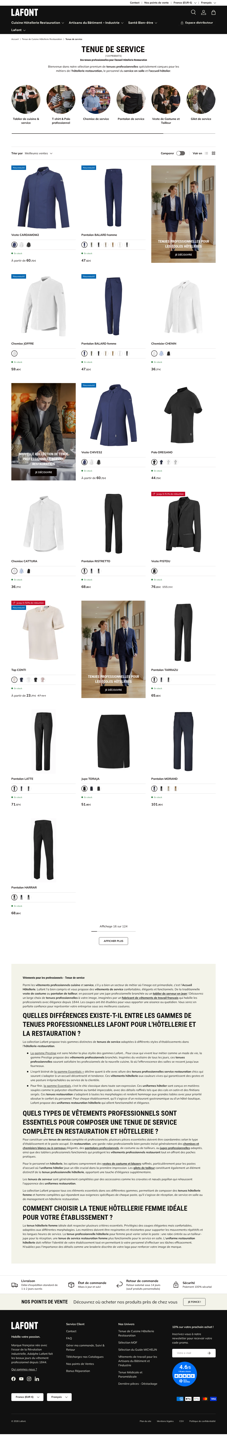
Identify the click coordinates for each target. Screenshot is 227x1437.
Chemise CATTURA (24, 561)
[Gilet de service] (201, 99)
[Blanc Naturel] (28, 679)
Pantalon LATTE (22, 778)
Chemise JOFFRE (22, 343)
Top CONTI (18, 670)
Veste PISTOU (160, 561)
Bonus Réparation (78, 1371)
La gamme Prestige (43, 1053)
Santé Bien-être (140, 23)
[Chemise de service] (96, 99)
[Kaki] (91, 244)
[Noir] (28, 244)
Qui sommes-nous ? (24, 1369)
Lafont (16, 30)
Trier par (17, 153)
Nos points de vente (156, 2)
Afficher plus (113, 941)
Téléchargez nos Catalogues (85, 1356)
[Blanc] (21, 244)
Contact (134, 2)
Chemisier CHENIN (163, 343)
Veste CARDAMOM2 (25, 235)
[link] (203, 12)
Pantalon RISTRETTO (95, 561)
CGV (181, 1421)
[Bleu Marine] (161, 462)
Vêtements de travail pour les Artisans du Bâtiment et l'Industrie (137, 1361)
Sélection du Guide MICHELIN (137, 1349)
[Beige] (105, 244)
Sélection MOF (127, 1342)
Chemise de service (96, 119)
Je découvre (183, 254)
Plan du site (145, 1421)
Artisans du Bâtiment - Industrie (94, 23)
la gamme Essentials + (69, 1071)
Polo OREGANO (162, 452)
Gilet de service (201, 119)
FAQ (69, 1338)
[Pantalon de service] (131, 99)
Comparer (167, 153)
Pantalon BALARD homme (99, 235)
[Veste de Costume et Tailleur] (165, 99)
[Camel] (112, 244)
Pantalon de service (131, 119)
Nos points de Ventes (80, 1364)
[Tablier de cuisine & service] (26, 99)
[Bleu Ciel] (161, 353)
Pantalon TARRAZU (164, 670)
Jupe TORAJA (90, 778)
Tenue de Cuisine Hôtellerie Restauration (42, 39)
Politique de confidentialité (202, 1421)
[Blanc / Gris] (168, 462)
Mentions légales (165, 1421)
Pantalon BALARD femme (98, 343)
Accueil (15, 39)
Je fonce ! (194, 1301)
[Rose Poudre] (42, 679)
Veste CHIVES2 (91, 452)
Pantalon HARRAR (24, 887)
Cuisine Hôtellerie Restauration (35, 23)
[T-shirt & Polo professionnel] (60, 99)
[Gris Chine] (175, 462)
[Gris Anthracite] (127, 244)
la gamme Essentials (57, 1085)
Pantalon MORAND (164, 778)
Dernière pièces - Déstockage (137, 1383)
